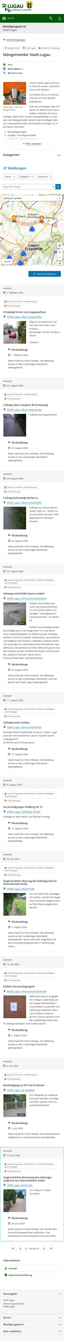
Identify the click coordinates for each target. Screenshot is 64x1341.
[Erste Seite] (13, 1248)
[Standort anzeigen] (59, 245)
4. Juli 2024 (12, 1065)
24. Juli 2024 (13, 858)
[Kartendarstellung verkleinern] (59, 257)
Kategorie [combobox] (25, 176)
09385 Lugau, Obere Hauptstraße (24, 316)
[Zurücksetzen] (53, 186)
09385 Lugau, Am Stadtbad (21, 1090)
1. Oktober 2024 (15, 292)
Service (7, 1317)
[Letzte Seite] (51, 1248)
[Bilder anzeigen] (14, 332)
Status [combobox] (8, 176)
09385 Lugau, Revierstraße (20, 888)
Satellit (7, 261)
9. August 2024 (14, 784)
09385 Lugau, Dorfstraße (19, 1185)
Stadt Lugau (8, 1300)
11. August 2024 (15, 700)
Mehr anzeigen (33, 143)
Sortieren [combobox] (43, 176)
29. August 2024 (15, 385)
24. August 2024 (15, 478)
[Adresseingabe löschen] (59, 198)
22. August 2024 (15, 571)
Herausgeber (10, 1293)
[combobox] (29, 198)
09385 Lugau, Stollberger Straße (23, 811)
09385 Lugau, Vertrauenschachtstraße (26, 598)
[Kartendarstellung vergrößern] (59, 252)
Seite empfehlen (12, 1331)
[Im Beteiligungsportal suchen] (51, 18)
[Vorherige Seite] (20, 1248)
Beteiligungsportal (14, 26)
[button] (32, 155)
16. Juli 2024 (13, 964)
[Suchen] (58, 186)
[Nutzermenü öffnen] (59, 18)
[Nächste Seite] (43, 1248)
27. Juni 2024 (13, 1155)
